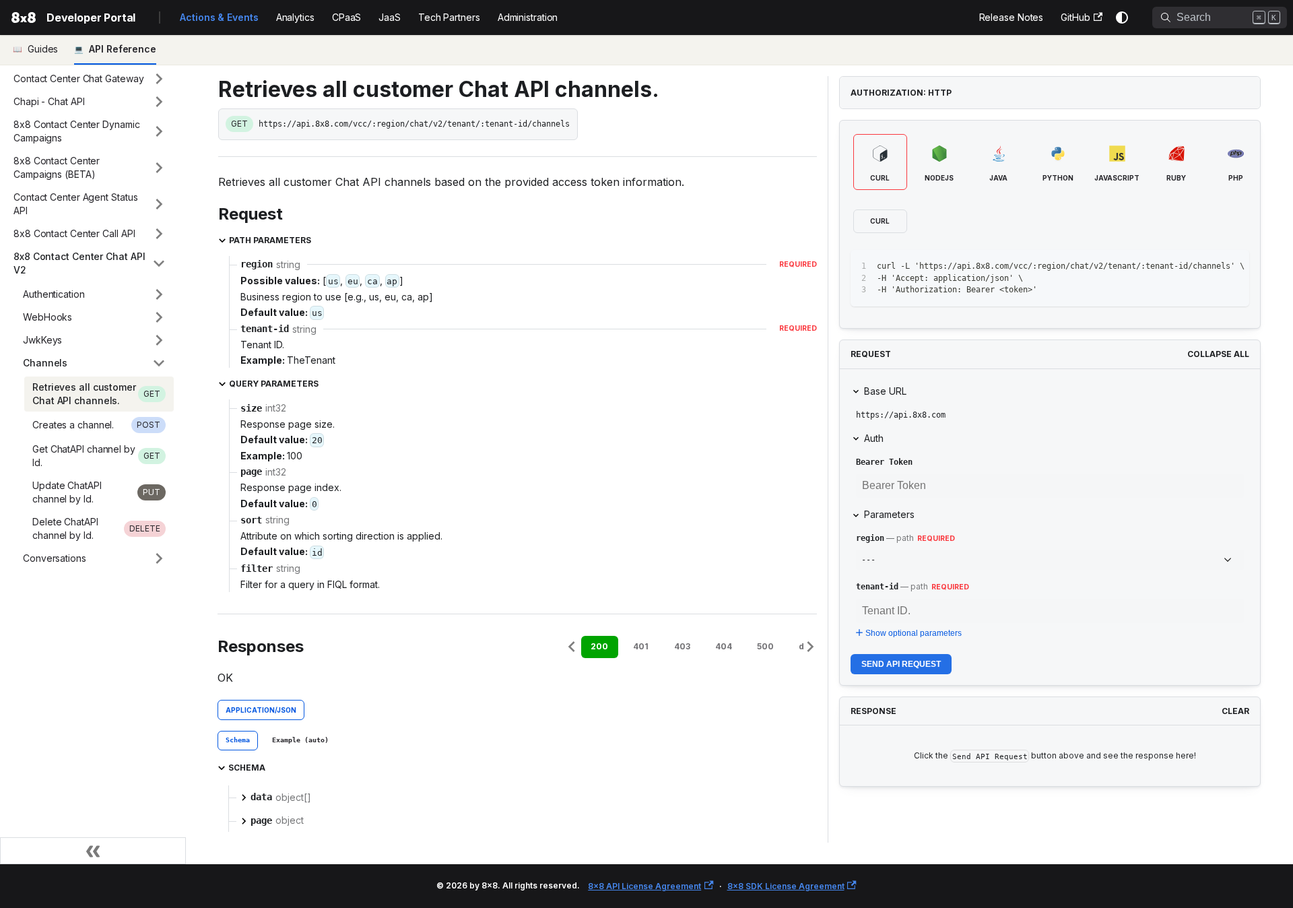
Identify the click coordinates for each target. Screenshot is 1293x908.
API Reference (122, 49)
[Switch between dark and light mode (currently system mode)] (1122, 17)
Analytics (295, 17)
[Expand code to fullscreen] (1233, 266)
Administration (528, 17)
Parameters (889, 514)
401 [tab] (641, 646)
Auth (874, 438)
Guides (43, 49)
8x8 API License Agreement (644, 886)
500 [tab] (765, 646)
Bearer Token (884, 462)
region (870, 538)
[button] (89, 79)
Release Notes (1011, 17)
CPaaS (347, 17)
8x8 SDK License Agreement (785, 886)
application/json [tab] (261, 710)
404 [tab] (723, 646)
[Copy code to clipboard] (1208, 266)
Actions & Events (219, 17)
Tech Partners (449, 17)
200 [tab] (599, 646)
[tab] (238, 741)
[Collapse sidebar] (93, 850)
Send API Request (901, 664)
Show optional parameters (913, 633)
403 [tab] (682, 646)
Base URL (885, 391)
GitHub (1075, 17)
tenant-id (877, 586)
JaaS (389, 17)
